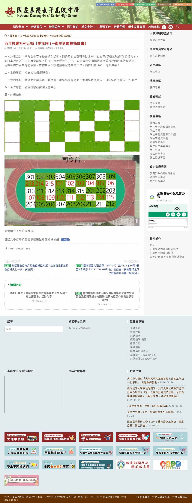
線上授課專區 (157, 157)
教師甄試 (155, 103)
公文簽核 (135, 332)
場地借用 (135, 347)
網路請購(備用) (139, 339)
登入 (152, 245)
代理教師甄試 (157, 107)
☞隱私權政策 (180, 496)
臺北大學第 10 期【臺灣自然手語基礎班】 (151, 412)
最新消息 (50, 48)
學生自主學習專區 (160, 146)
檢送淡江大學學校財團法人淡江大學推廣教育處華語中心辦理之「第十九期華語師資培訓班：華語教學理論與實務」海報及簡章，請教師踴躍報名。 (155, 392)
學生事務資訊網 (159, 138)
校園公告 (60, 48)
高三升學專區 (157, 153)
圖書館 (41, 48)
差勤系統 (135, 328)
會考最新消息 (157, 56)
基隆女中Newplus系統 (143, 355)
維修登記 (135, 343)
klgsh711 (11, 48)
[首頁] (5, 35)
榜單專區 (155, 87)
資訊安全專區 (157, 177)
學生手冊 (155, 130)
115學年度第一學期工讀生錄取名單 (147, 406)
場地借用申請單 (139, 351)
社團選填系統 (157, 142)
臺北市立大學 (157, 40)
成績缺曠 (155, 123)
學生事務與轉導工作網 (163, 134)
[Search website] (178, 27)
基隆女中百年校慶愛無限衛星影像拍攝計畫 (31, 239)
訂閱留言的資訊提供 (161, 253)
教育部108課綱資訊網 (162, 173)
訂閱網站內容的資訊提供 (164, 249)
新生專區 (155, 71)
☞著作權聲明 (142, 496)
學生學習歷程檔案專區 (163, 127)
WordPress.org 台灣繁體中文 (167, 256)
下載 (65, 240)
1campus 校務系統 (80, 328)
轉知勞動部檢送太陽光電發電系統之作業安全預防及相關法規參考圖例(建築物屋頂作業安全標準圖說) (105, 296)
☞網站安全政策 (161, 496)
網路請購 (135, 335)
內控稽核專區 (157, 181)
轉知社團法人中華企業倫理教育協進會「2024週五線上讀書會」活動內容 (39, 295)
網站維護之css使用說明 (144, 358)
